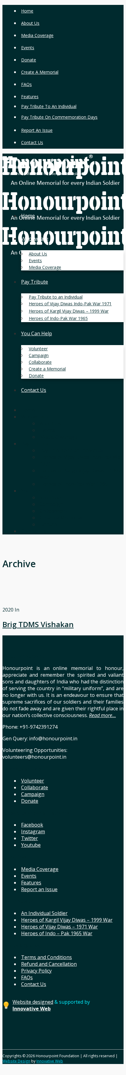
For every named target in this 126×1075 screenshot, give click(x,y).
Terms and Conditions (46, 957)
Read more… (102, 715)
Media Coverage (37, 35)
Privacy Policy (36, 970)
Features (30, 96)
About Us (30, 23)
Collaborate (34, 787)
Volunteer (32, 780)
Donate (28, 60)
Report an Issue (37, 130)
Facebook (32, 824)
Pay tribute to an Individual (48, 106)
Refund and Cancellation (49, 964)
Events (27, 47)
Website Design (16, 1061)
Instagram (33, 831)
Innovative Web (49, 1061)
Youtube (31, 845)
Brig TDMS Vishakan (38, 624)
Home (27, 11)
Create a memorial (39, 72)
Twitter (29, 838)
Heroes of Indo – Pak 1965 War (56, 933)
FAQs (26, 84)
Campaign (32, 794)
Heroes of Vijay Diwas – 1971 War (59, 926)
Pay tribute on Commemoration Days (59, 117)
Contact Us (32, 142)
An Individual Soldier (44, 913)
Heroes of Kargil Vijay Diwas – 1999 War (67, 920)
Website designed (33, 1002)
